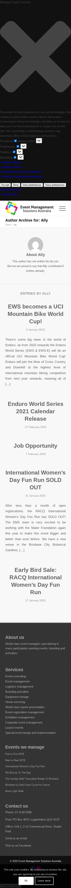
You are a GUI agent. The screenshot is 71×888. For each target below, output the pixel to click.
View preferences (32, 185)
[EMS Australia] (29, 208)
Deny (16, 185)
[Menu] (60, 208)
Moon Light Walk (14, 791)
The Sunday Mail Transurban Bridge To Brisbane (32, 778)
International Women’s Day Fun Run (25, 766)
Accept (5, 185)
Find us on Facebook (18, 845)
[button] (35, 57)
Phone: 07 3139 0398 (18, 812)
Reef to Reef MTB (15, 760)
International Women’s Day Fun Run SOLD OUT (35, 480)
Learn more (44, 880)
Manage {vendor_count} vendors (21, 171)
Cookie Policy (9, 194)
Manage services (12, 167)
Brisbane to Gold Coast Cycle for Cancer (27, 784)
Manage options (11, 162)
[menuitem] (60, 208)
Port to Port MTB (14, 754)
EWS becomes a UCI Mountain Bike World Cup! (35, 313)
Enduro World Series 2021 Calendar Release (35, 411)
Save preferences (55, 185)
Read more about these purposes (22, 176)
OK (26, 880)
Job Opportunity (35, 446)
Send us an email (16, 838)
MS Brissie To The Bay (18, 772)
